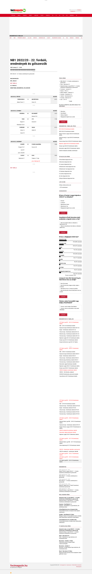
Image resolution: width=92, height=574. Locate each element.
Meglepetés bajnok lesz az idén (68, 116)
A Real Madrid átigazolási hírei (65, 159)
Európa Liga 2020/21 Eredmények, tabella (68, 368)
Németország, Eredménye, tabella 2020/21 (68, 360)
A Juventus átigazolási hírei (65, 173)
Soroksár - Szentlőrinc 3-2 (66, 94)
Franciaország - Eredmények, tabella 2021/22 (69, 335)
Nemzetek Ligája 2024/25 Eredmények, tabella (69, 148)
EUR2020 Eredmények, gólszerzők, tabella (68, 374)
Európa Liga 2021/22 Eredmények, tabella (68, 340)
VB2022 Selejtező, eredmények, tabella (68, 370)
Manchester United (65, 204)
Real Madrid (63, 113)
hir (11, 69)
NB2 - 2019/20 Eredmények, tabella (67, 403)
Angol (19, 15)
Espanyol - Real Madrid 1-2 (65, 504)
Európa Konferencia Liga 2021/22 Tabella (68, 342)
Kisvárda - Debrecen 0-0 (65, 97)
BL (52, 15)
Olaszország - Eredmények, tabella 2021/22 (69, 331)
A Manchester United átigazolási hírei (67, 166)
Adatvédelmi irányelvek (76, 564)
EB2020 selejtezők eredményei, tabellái (68, 430)
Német (30, 15)
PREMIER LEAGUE (22, 37)
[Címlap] (18, 10)
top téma (33, 69)
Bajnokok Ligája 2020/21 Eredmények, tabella (69, 366)
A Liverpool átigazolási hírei (65, 164)
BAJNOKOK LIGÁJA (56, 37)
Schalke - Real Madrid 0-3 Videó (66, 514)
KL (59, 15)
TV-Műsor (79, 9)
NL (76, 15)
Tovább (70, 101)
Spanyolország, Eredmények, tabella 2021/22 (69, 327)
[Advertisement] (46, 25)
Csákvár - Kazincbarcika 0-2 (66, 96)
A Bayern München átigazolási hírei (66, 178)
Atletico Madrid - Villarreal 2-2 (67, 92)
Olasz (42, 15)
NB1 (11, 37)
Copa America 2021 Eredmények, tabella (68, 376)
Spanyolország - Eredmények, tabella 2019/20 (69, 405)
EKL (67, 37)
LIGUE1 (48, 37)
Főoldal (13, 15)
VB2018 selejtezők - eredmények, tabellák (68, 451)
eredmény (28, 69)
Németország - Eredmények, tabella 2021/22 (69, 333)
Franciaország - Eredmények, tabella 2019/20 (69, 413)
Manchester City (64, 206)
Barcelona (63, 111)
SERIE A (35, 37)
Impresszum (69, 564)
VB (66, 15)
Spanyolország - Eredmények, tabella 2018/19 (69, 424)
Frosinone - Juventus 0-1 (65, 89)
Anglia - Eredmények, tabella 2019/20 (67, 407)
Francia (25, 15)
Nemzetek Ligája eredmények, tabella (67, 432)
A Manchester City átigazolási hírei (66, 169)
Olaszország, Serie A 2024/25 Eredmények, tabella (70, 141)
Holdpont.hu (73, 11)
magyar (16, 69)
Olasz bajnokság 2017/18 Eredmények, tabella (69, 445)
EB (63, 15)
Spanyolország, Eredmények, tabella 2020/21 (69, 353)
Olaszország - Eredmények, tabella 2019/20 (69, 409)
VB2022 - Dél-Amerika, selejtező (66, 372)
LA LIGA (29, 37)
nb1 (13, 69)
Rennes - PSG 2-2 (64, 90)
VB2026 (77, 37)
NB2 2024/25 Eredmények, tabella (66, 131)
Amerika (72, 15)
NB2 (15, 37)
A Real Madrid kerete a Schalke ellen (68, 519)
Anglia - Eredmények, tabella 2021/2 (67, 329)
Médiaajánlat (78, 566)
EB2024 (71, 37)
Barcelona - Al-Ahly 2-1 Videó (66, 540)
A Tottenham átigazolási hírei (65, 171)
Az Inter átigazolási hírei (64, 176)
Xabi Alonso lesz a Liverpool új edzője (69, 288)
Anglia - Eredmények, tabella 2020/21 (67, 355)
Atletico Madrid (64, 115)
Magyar (36, 15)
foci (19, 69)
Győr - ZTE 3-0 (63, 99)
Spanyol (48, 15)
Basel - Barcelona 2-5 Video (65, 551)
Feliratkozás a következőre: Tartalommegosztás (10, 572)
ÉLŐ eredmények (64, 187)
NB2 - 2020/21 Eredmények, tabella (67, 351)
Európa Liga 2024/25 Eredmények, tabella (68, 146)
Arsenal (62, 200)
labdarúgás (23, 69)
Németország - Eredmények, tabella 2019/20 (69, 411)
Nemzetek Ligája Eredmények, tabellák (67, 364)
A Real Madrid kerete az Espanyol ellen (68, 509)
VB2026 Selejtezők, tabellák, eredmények (68, 150)
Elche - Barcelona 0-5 (65, 84)
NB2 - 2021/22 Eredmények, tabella (67, 325)
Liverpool (63, 202)
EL (56, 15)
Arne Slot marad (64, 283)
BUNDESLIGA (42, 37)
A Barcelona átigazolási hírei (65, 162)
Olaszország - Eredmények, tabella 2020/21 (69, 357)
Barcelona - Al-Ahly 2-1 (64, 546)
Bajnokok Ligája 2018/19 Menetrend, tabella (69, 434)
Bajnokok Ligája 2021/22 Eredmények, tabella (69, 338)
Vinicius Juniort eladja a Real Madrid (69, 306)
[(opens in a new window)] (65, 185)
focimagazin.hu (18, 565)
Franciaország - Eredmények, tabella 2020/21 (69, 362)
